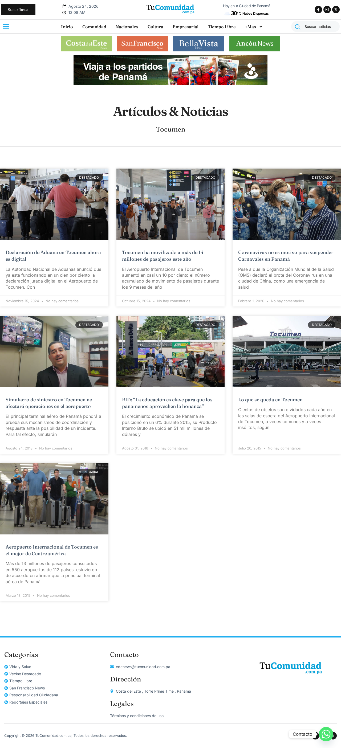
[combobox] (315, 26)
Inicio (67, 26)
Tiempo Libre (222, 26)
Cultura (155, 26)
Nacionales (127, 26)
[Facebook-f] (318, 9)
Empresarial (185, 26)
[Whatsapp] (326, 734)
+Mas (250, 26)
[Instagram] (327, 9)
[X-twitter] (336, 9)
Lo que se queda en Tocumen (271, 400)
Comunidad (94, 26)
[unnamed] (170, 83)
